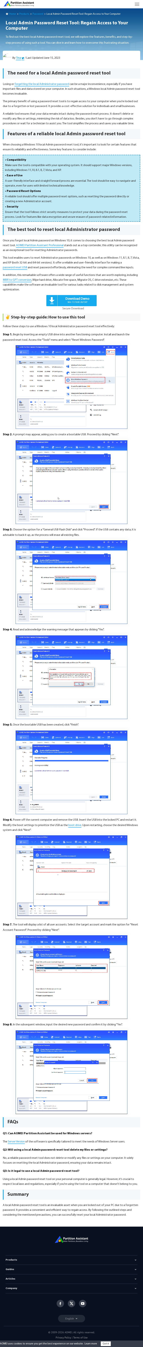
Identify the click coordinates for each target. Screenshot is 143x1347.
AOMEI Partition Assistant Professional (39, 245)
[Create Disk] (71, 482)
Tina (18, 57)
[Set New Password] (71, 1072)
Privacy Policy (63, 1337)
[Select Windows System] (71, 877)
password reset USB (15, 267)
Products (24, 14)
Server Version (16, 1141)
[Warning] (71, 677)
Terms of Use (80, 1337)
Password (38, 14)
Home (12, 14)
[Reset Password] (71, 387)
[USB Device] (71, 582)
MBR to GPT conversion (17, 280)
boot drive (74, 825)
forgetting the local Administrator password (42, 84)
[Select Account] (71, 977)
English (70, 1318)
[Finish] (71, 772)
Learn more (91, 1343)
